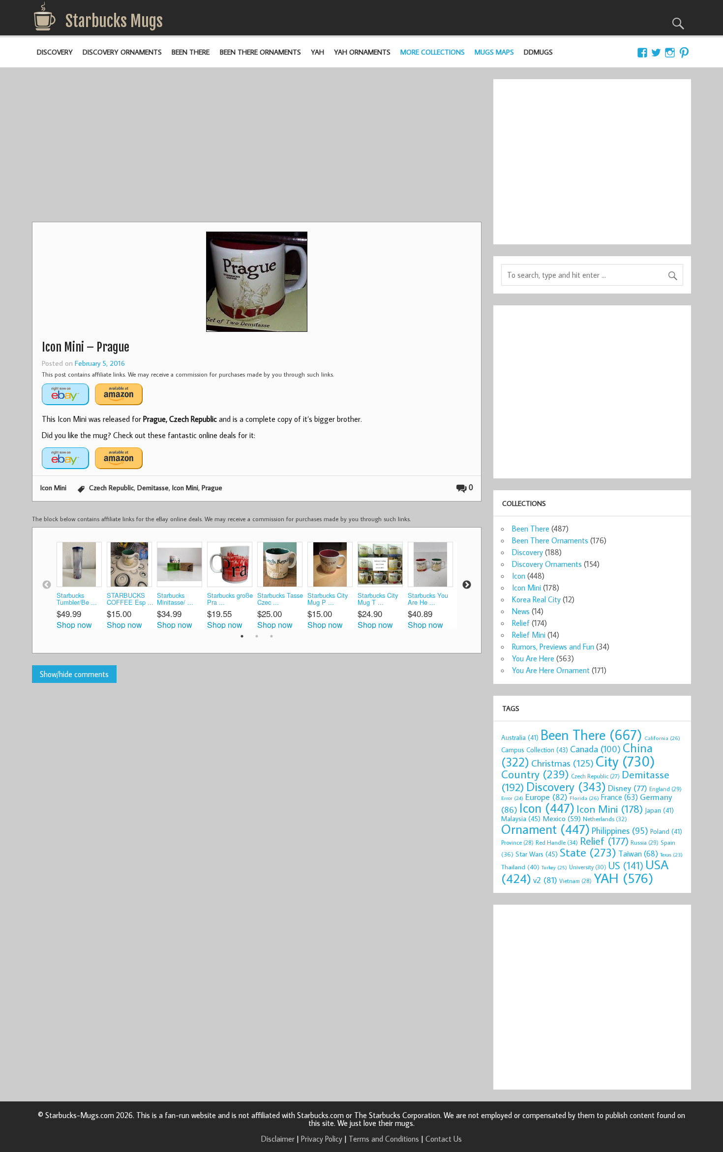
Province (517, 842)
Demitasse (153, 487)
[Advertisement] (257, 148)
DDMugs (538, 52)
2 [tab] (257, 636)
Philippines (620, 830)
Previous (47, 585)
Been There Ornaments (260, 52)
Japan (659, 810)
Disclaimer (278, 1139)
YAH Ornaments (362, 52)
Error (512, 798)
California (662, 737)
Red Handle (557, 842)
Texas (671, 854)
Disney (627, 788)
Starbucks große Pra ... (230, 599)
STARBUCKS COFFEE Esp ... (130, 599)
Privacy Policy (321, 1139)
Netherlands (605, 819)
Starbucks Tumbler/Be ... (77, 599)
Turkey (554, 867)
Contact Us (443, 1139)
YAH (317, 52)
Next (467, 585)
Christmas (562, 763)
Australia (520, 737)
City (625, 761)
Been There (191, 52)
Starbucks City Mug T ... (378, 599)
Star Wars (536, 853)
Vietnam (575, 881)
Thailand (520, 866)
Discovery (55, 52)
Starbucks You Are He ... (428, 599)
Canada (595, 749)
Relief (521, 623)
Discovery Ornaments (122, 52)
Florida (584, 797)
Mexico (561, 818)
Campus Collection (534, 749)
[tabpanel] (82, 585)
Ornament (545, 829)
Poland (666, 831)
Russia (645, 842)
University (587, 867)
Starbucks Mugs (114, 21)
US (625, 865)
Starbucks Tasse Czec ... (280, 599)
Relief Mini (528, 635)
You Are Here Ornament (551, 670)
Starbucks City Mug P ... (327, 599)
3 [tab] (271, 636)
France (619, 797)
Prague (212, 487)
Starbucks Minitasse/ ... (175, 599)
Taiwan (638, 853)
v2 (545, 880)
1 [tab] (242, 636)
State (588, 851)
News (521, 611)
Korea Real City (536, 599)
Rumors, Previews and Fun (553, 646)
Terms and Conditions (384, 1139)
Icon (518, 576)
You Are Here (533, 658)
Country (535, 774)
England (665, 789)
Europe (546, 796)
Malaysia (521, 818)
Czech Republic (111, 487)
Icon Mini (53, 487)
